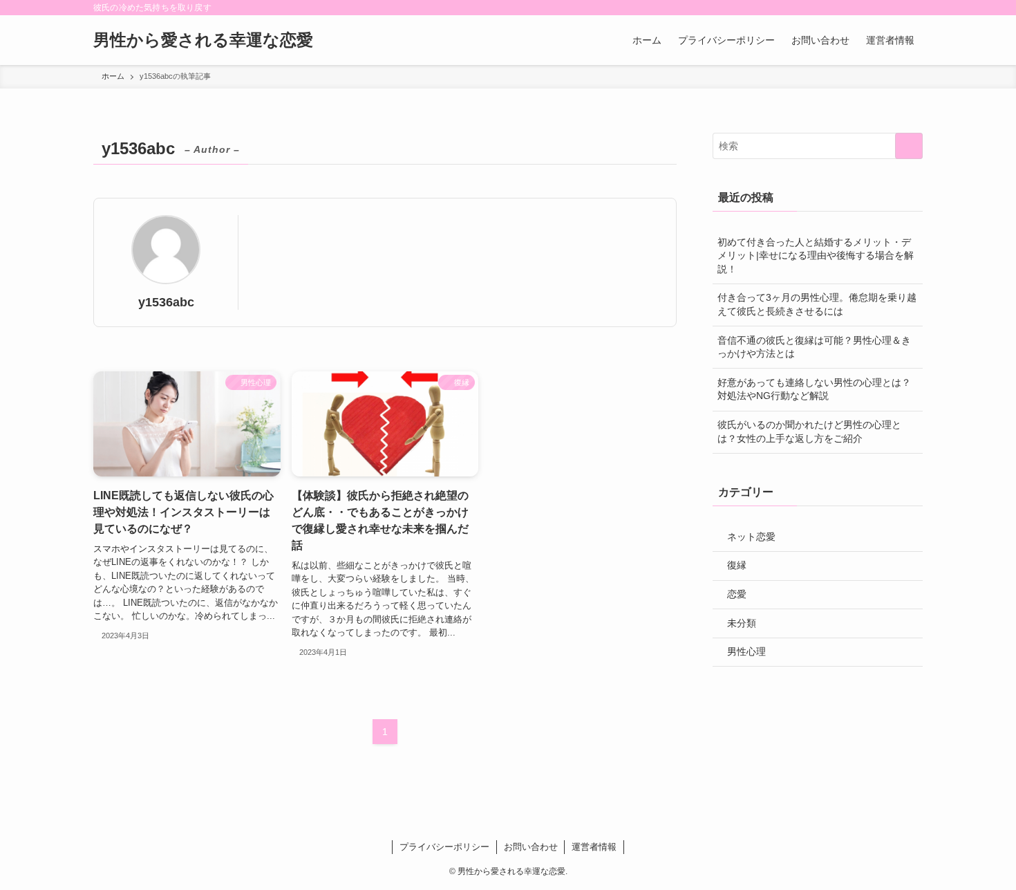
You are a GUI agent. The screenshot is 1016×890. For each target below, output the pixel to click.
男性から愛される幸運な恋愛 (203, 40)
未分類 (741, 623)
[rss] (896, 7)
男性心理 (746, 651)
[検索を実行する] (909, 146)
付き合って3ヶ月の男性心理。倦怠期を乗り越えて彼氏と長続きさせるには (816, 304)
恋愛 (736, 594)
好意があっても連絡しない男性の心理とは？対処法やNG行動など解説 (814, 389)
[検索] (914, 7)
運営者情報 (594, 847)
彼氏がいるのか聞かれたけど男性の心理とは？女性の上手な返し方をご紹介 (809, 431)
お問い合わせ (531, 847)
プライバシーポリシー (444, 847)
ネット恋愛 (751, 536)
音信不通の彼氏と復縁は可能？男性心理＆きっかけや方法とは (814, 347)
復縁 (736, 565)
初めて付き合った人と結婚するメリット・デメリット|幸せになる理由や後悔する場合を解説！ (815, 256)
